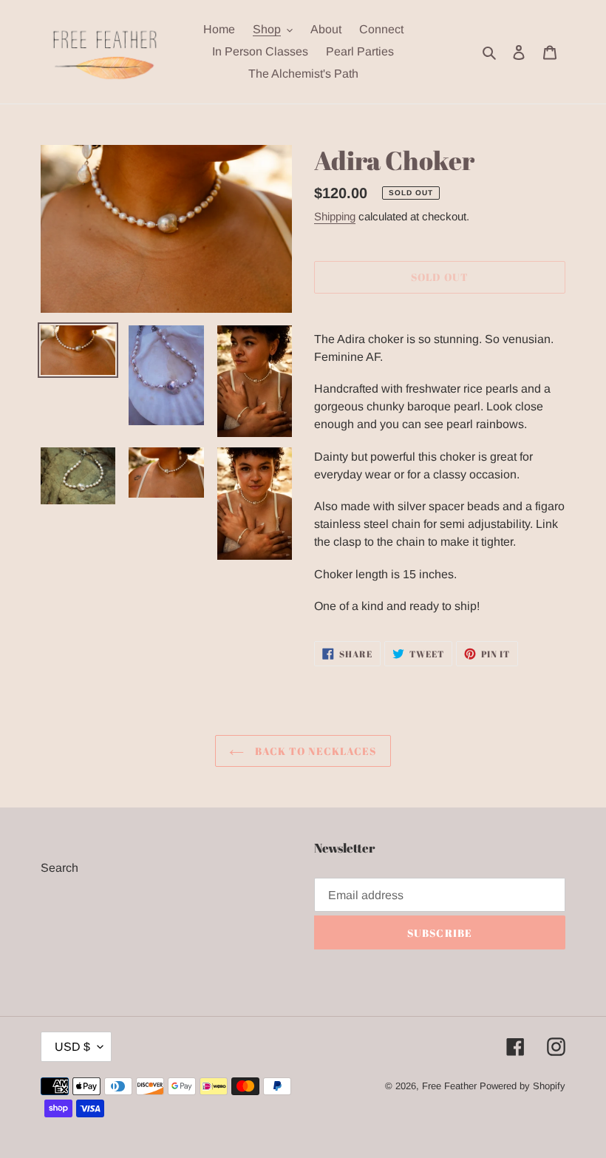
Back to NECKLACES (313, 751)
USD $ (72, 1046)
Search (59, 867)
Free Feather (449, 1085)
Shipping (334, 216)
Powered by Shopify (522, 1085)
